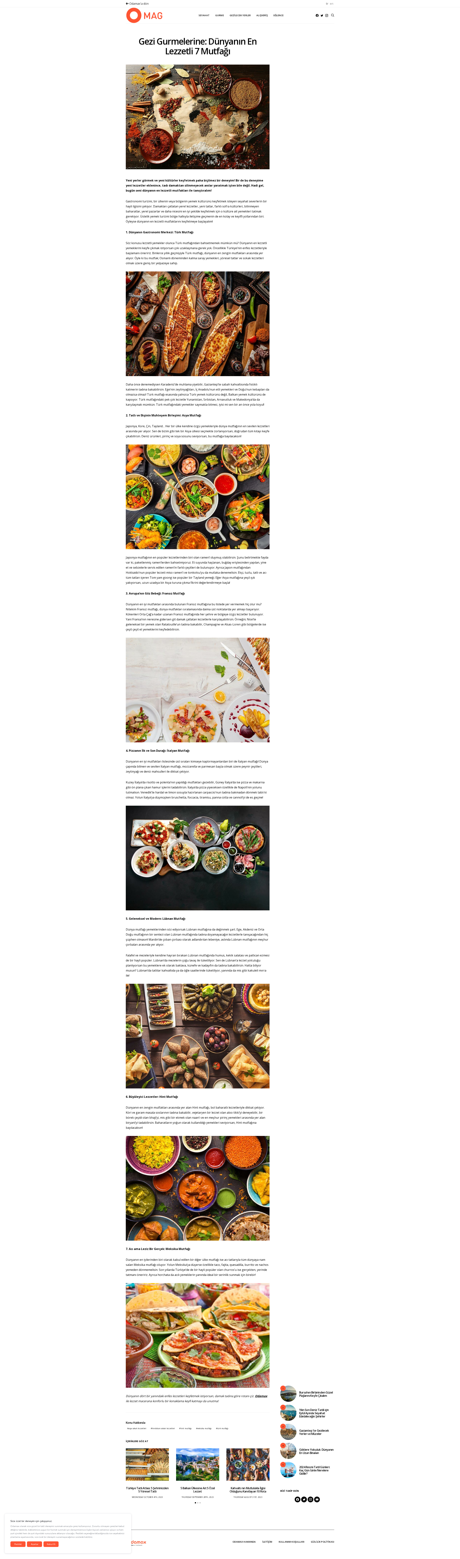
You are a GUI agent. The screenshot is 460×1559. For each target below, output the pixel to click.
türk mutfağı (222, 1428)
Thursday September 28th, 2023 (198, 1497)
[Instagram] (326, 15)
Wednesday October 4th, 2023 (147, 1497)
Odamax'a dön (139, 4)
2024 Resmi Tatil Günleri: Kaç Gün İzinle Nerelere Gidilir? (314, 1470)
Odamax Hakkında (244, 1541)
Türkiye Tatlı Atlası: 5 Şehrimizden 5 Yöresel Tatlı (147, 1489)
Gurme (219, 15)
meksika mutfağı (204, 1428)
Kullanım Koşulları (291, 1541)
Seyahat (204, 15)
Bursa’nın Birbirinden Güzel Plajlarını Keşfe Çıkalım (316, 1394)
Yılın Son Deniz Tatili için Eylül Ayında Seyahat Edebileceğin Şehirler (314, 1413)
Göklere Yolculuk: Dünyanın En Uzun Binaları (316, 1451)
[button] (195, 1503)
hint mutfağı (186, 1428)
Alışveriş (262, 15)
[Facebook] (317, 15)
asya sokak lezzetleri (137, 1428)
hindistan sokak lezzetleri (163, 1428)
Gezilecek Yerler (240, 15)
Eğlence (278, 15)
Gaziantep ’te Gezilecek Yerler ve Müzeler (314, 1432)
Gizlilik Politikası (322, 1541)
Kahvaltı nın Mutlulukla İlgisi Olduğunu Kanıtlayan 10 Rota (248, 1489)
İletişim (267, 1541)
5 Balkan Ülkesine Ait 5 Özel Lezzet (198, 1489)
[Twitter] (322, 15)
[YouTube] (317, 1499)
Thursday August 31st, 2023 (248, 1497)
